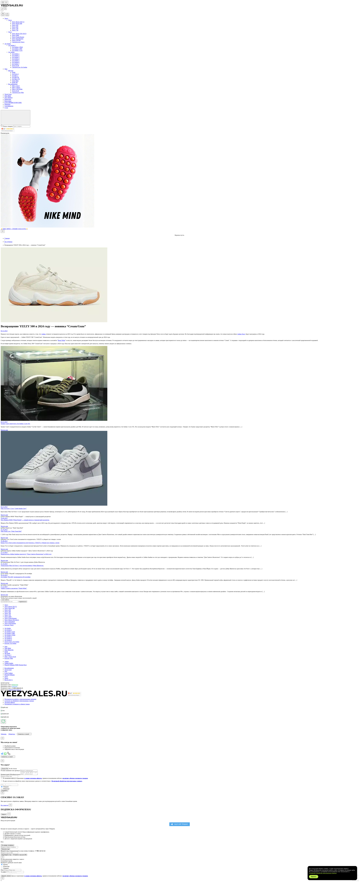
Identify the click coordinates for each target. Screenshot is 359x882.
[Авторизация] (7, 14)
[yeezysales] (12, 6)
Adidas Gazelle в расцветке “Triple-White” (14, 588)
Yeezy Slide (15, 35)
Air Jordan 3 (15, 57)
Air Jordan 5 (15, 60)
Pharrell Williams (9, 675)
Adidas (43, 334)
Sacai (6, 676)
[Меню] (4, 2)
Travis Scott (15, 65)
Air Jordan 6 (15, 62)
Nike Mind (7, 96)
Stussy (6, 678)
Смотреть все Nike (18, 92)
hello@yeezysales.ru (15, 690)
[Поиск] (4, 8)
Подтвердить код (6, 854)
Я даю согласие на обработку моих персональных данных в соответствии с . (42, 781)
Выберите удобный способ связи (11, 862)
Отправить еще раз (19, 854)
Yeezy (6, 18)
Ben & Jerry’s (8, 680)
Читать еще (4, 430)
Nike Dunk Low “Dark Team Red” (11, 531)
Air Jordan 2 (15, 55)
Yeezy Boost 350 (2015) (19, 33)
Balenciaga (7, 99)
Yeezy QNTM (16, 40)
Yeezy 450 (15, 25)
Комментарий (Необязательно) (10, 774)
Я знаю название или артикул (10, 770)
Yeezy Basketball (9, 621)
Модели (10, 70)
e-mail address (5, 600)
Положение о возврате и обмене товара (17, 704)
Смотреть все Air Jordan (19, 67)
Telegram (14, 686)
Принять (313, 876)
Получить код (5, 849)
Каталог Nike (8, 658)
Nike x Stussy (16, 87)
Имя (2, 870)
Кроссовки (7, 101)
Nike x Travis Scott (10, 656)
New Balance (8, 97)
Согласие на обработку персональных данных (19, 701)
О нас (6, 107)
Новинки (7, 104)
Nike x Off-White (17, 89)
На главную (4, 805)
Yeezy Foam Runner (18, 37)
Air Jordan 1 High (17, 47)
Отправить (4, 790)
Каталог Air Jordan (10, 643)
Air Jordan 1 (12, 45)
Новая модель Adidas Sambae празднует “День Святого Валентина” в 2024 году (26, 554)
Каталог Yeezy (9, 625)
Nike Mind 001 (9, 650)
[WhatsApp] (5, 754)
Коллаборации (12, 84)
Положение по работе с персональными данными (20, 699)
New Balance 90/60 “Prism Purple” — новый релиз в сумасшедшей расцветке (25, 520)
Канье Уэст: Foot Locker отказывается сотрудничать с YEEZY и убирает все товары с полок (30, 543)
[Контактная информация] (3, 721)
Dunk (13, 72)
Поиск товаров (8, 126)
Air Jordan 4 (15, 59)
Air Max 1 (15, 75)
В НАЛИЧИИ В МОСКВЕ (13, 102)
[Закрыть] (3, 231)
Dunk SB (15, 82)
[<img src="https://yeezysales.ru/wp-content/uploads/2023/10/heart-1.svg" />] (2, 11)
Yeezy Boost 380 (17, 23)
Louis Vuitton (8, 673)
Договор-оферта (9, 702)
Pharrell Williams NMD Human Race (15, 665)
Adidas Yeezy (241, 334)
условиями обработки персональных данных (323, 873)
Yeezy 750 (15, 30)
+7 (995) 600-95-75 (17, 688)
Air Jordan (7, 43)
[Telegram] (2, 754)
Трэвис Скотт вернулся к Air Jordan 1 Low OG (15, 423)
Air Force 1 (15, 74)
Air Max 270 (16, 79)
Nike (5, 69)
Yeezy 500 (15, 27)
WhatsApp (15, 685)
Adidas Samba (8, 663)
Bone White (61, 340)
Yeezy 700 (15, 28)
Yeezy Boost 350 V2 (18, 22)
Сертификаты (8, 106)
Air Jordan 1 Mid (17, 49)
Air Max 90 (15, 77)
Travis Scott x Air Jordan (11, 641)
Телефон (3, 872)
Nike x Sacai (16, 86)
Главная (7, 238)
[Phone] (8, 754)
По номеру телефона (7, 845)
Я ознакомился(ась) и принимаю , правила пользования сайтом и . (45, 778)
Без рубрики (8, 241)
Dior (5, 671)
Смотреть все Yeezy (18, 42)
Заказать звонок (6, 876)
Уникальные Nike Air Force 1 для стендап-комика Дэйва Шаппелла (22, 565)
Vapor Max (15, 81)
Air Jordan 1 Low (17, 50)
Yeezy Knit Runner (17, 38)
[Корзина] (3, 14)
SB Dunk (7, 653)
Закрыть (3, 814)
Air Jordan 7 (15, 64)
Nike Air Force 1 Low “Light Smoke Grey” (14, 508)
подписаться (22, 601)
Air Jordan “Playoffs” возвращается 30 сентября (15, 577)
